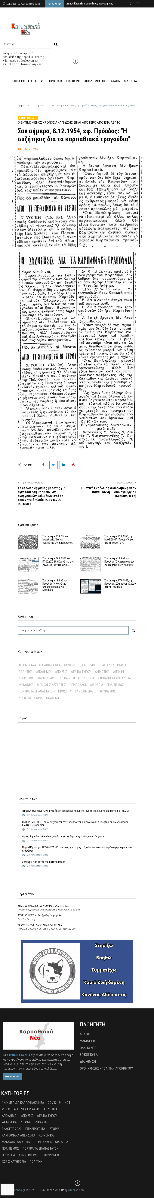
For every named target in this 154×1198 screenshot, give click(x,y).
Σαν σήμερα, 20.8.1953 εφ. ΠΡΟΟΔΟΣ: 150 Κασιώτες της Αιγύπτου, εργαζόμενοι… (58, 561)
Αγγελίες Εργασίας (115, 665)
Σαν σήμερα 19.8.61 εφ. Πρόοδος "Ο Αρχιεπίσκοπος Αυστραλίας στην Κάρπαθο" (119, 561)
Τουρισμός (108, 691)
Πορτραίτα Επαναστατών (37, 691)
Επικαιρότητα (70, 678)
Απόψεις (61, 672)
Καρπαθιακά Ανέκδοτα (114, 678)
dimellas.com (76, 1190)
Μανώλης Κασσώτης (51, 685)
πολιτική (52, 698)
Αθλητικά (25, 672)
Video (94, 665)
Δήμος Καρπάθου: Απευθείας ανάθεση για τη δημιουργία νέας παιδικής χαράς (63, 836)
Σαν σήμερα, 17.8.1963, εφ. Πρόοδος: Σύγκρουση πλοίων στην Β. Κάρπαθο (120, 583)
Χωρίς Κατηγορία (31, 698)
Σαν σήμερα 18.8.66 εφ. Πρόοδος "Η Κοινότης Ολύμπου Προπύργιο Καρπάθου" (54, 585)
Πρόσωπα (64, 691)
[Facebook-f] (75, 61)
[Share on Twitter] (53, 465)
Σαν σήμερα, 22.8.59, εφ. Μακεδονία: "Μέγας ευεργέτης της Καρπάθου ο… (57, 539)
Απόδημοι (43, 672)
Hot (84, 665)
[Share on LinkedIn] (64, 465)
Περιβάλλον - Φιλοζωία (86, 685)
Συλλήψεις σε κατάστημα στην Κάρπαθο (43, 861)
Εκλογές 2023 (46, 678)
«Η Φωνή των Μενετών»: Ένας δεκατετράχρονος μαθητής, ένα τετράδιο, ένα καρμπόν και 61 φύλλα (76, 810)
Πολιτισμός (115, 685)
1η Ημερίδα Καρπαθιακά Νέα (40, 665)
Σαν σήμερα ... (38, 105)
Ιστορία (88, 678)
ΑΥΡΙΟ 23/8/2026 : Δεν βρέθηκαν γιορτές (40, 915)
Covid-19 (70, 665)
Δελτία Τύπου (81, 672)
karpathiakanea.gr (14, 1190)
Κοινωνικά (26, 685)
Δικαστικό (26, 678)
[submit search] (56, 44)
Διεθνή (118, 672)
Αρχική (21, 105)
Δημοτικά (102, 672)
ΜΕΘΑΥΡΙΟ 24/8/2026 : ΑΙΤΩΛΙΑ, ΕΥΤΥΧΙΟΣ (40, 924)
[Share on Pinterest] (74, 465)
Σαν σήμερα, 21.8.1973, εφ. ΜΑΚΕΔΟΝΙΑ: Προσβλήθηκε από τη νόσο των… (119, 539)
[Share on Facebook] (43, 465)
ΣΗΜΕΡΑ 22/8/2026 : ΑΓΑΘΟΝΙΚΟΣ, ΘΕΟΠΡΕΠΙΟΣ (43, 905)
